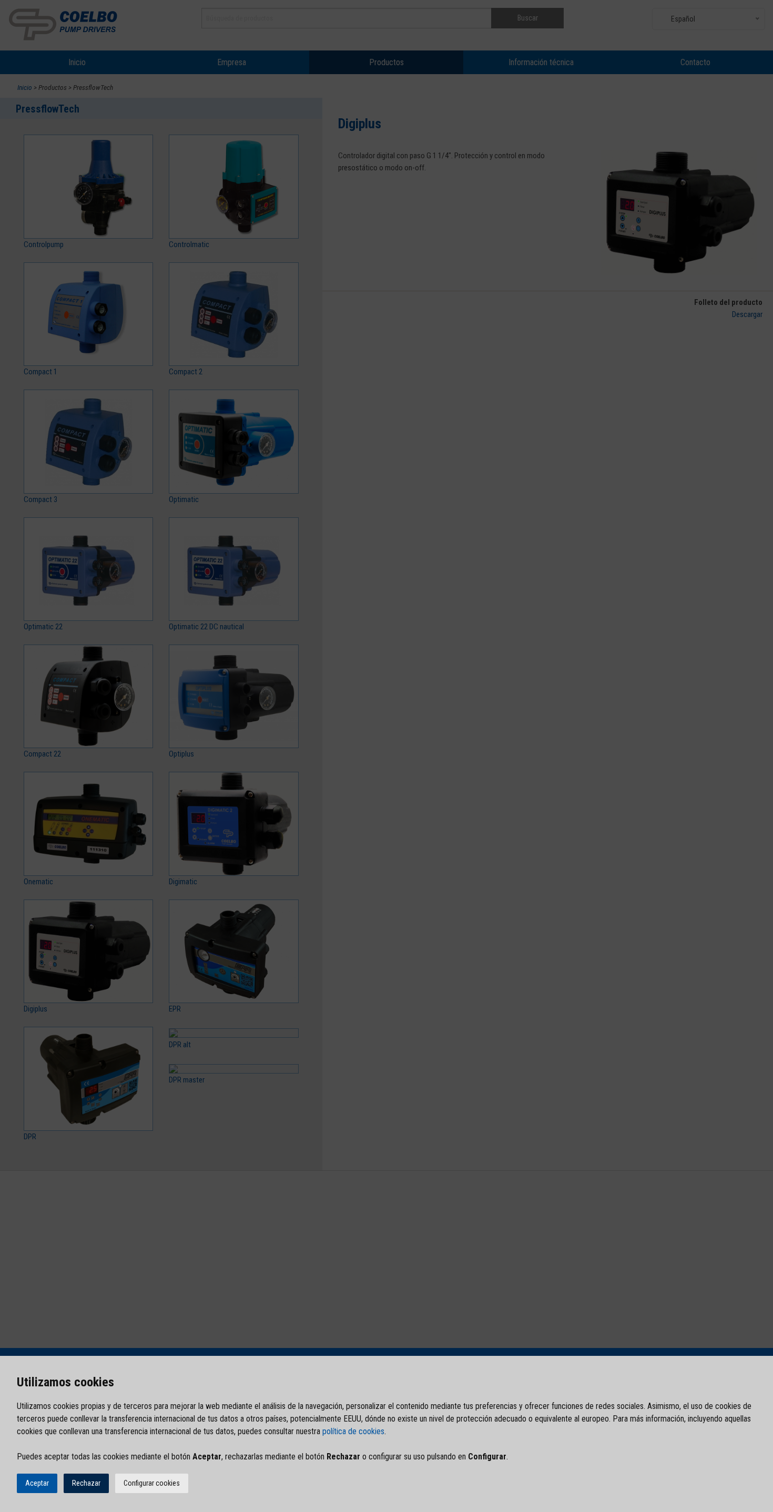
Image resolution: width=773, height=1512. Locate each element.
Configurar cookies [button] (152, 1483)
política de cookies (353, 1431)
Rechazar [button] (86, 1483)
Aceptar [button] (37, 1483)
